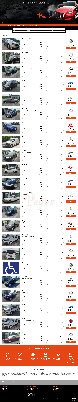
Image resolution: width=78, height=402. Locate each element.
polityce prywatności (68, 398)
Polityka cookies (5, 389)
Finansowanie (19, 25)
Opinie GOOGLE (28, 25)
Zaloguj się (73, 23)
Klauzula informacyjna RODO (7, 390)
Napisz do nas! (65, 400)
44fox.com (75, 400)
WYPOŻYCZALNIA (34, 25)
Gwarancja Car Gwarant (12, 25)
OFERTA (3, 25)
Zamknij (74, 398)
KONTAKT (23, 25)
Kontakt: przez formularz (58, 390)
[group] (39, 10)
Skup (6, 25)
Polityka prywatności (6, 388)
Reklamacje (4, 392)
